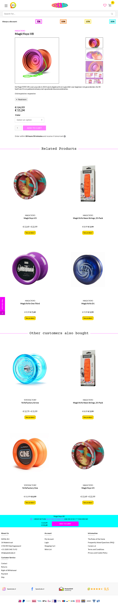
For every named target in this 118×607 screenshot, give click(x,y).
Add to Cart (34, 128)
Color (17, 115)
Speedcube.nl (11, 589)
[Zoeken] (112, 14)
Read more (22, 99)
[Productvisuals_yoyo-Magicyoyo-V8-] (37, 61)
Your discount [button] (2, 306)
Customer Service (8, 557)
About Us (5, 533)
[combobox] (55, 14)
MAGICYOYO (20, 31)
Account (48, 533)
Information (93, 533)
